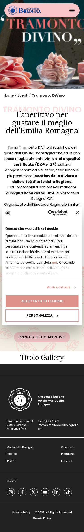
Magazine (68, 454)
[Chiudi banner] (77, 212)
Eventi (22, 95)
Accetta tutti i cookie (42, 301)
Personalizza (39, 315)
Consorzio (68, 447)
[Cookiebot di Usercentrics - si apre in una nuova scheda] (50, 213)
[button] (72, 10)
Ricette (12, 454)
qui (54, 262)
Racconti (67, 461)
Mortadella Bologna (20, 447)
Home (8, 95)
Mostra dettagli (58, 287)
